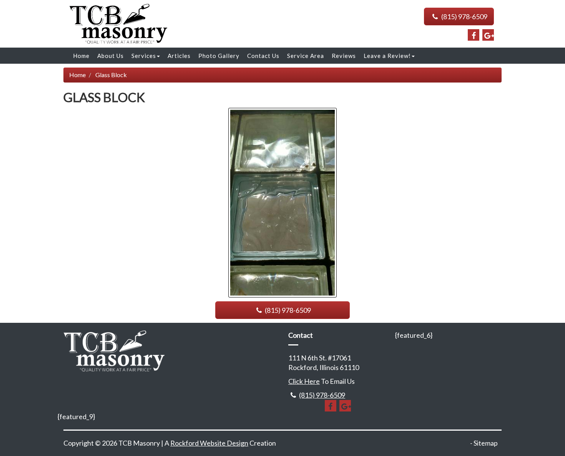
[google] (488, 35)
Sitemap (486, 443)
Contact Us (263, 55)
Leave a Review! (387, 55)
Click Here (304, 381)
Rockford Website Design (209, 443)
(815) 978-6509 (463, 16)
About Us (110, 55)
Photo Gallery (218, 55)
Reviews (344, 55)
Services (143, 55)
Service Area (305, 55)
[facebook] (473, 35)
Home (81, 55)
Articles (179, 55)
